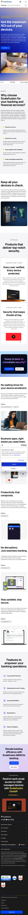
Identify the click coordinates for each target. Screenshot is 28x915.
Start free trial (14, 763)
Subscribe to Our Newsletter (8, 844)
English (23, 844)
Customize (13, 468)
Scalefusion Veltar (18, 858)
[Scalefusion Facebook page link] (11, 819)
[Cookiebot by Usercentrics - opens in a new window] (21, 445)
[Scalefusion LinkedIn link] (3, 819)
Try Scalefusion (9, 369)
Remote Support (4, 567)
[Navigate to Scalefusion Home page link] (6, 816)
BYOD (15, 406)
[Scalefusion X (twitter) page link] (13, 819)
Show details (21, 460)
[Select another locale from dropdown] (21, 2)
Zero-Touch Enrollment (5, 406)
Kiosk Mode (3, 515)
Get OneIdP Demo (12, 795)
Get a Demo (11, 912)
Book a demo (19, 369)
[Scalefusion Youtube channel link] (8, 819)
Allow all (14, 464)
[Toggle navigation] (25, 2)
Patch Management (5, 621)
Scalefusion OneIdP (22, 856)
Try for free (4, 47)
